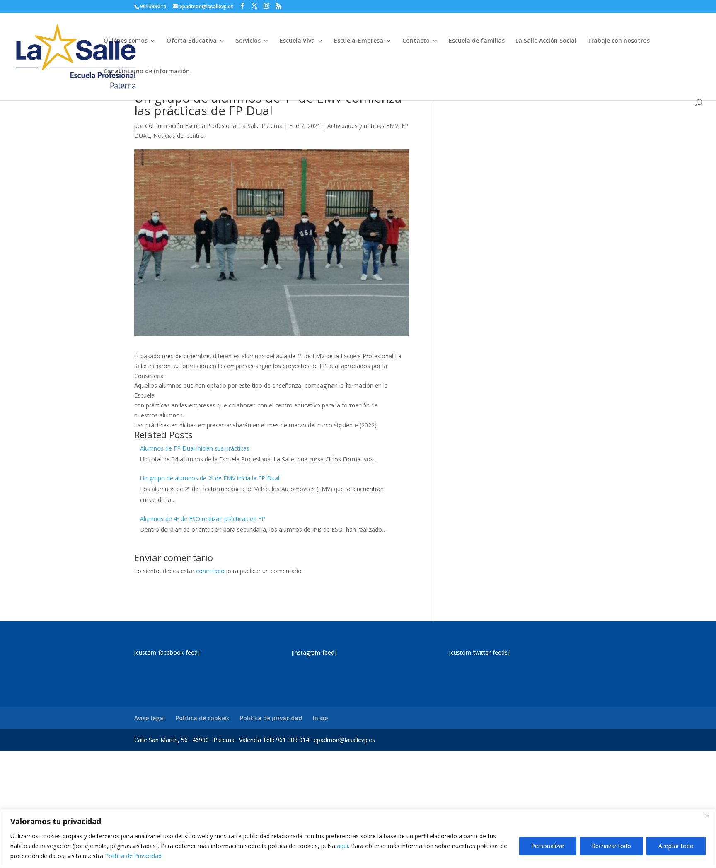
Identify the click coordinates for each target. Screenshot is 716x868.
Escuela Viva (297, 41)
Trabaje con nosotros (618, 41)
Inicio (320, 718)
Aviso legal (149, 718)
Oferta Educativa (192, 41)
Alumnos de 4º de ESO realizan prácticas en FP (202, 519)
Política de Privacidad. (134, 856)
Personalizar (547, 846)
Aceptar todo (676, 846)
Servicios (248, 41)
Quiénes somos (126, 41)
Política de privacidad (271, 718)
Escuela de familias (477, 41)
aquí (342, 846)
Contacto (416, 41)
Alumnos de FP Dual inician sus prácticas (194, 448)
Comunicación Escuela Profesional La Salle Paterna (214, 126)
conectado (210, 571)
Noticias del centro (178, 136)
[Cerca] (707, 816)
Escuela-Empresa (358, 41)
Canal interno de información (147, 71)
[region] (358, 838)
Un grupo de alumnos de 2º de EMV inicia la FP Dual (209, 478)
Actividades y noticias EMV (362, 126)
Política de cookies (202, 718)
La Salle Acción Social (545, 41)
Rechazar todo (611, 846)
